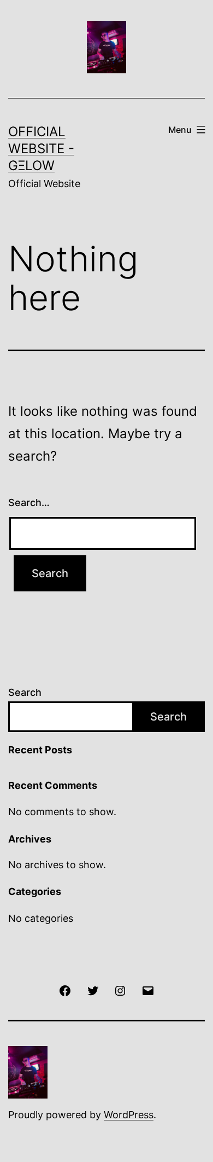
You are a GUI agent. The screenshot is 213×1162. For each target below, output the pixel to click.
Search (25, 692)
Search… (29, 502)
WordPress (128, 1114)
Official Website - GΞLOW (41, 148)
